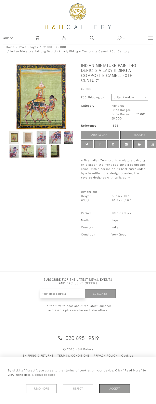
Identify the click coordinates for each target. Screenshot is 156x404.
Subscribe (100, 293)
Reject (78, 388)
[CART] (37, 38)
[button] (64, 38)
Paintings (118, 105)
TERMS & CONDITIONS (73, 355)
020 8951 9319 (81, 338)
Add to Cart (100, 134)
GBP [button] (6, 37)
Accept (114, 388)
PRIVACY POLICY (105, 355)
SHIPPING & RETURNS (38, 355)
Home (10, 47)
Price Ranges (28, 47)
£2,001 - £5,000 (54, 47)
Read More (41, 388)
